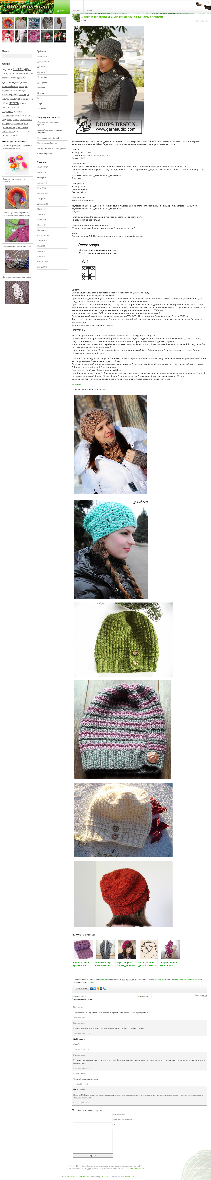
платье (13, 107)
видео (14, 77)
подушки (18, 111)
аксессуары (22, 68)
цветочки (22, 127)
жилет (5, 86)
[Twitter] (94, 989)
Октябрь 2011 (42, 230)
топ (30, 119)
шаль (11, 131)
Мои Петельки (27, 7)
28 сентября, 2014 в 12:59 (81, 1017)
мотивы (14, 103)
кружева (14, 94)
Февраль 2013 (42, 193)
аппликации (21, 72)
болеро (30, 73)
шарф (26, 131)
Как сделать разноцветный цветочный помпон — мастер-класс (17, 146)
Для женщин (42, 77)
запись (176, 979)
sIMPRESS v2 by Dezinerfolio (78, 1176)
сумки (16, 119)
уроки (26, 123)
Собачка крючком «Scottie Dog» (49, 138)
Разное (40, 98)
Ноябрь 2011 (42, 224)
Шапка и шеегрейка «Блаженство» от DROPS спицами (121, 17)
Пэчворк (40, 93)
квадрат (22, 90)
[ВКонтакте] (91, 989)
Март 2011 (41, 256)
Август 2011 (42, 240)
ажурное (7, 69)
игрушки (7, 90)
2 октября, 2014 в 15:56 (81, 1049)
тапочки (24, 119)
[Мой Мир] (101, 989)
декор (21, 77)
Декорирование (43, 61)
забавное (13, 86)
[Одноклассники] (98, 989)
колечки (6, 94)
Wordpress (105, 1176)
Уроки (89, 10)
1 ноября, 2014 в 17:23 (81, 1084)
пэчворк (25, 115)
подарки (7, 111)
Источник (76, 384)
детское (8, 82)
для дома (20, 82)
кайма (15, 90)
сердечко (7, 119)
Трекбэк (91, 982)
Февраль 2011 (42, 261)
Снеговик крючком (44, 153)
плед (18, 107)
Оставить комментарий (189, 979)
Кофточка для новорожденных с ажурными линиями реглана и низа (16, 213)
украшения (16, 123)
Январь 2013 (42, 198)
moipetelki (103, 979)
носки (23, 103)
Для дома (41, 72)
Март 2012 (41, 219)
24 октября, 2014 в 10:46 (81, 1068)
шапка (18, 131)
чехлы (5, 131)
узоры (6, 123)
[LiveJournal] (104, 989)
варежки (6, 77)
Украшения (41, 108)
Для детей (41, 66)
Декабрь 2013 (42, 167)
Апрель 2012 (42, 214)
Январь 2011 (42, 267)
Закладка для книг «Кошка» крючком (52, 148)
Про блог (76, 10)
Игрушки (41, 87)
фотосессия (8, 127)
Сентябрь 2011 (43, 235)
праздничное (10, 115)
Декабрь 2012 (42, 203)
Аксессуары (42, 56)
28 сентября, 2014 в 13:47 (81, 1033)
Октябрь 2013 (42, 177)
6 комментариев (201, 20)
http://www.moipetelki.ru (136, 1168)
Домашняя (62, 10)
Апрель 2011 (42, 251)
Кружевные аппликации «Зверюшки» (17, 277)
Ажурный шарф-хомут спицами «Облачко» (49, 131)
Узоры (39, 103)
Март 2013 (41, 188)
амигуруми (8, 73)
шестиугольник (10, 135)
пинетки (6, 106)
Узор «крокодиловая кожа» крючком (17, 246)
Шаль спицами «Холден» (47, 143)
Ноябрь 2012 (42, 209)
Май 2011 (41, 245)
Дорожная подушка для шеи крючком (14, 180)
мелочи (15, 98)
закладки (23, 86)
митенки (25, 98)
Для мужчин (42, 82)
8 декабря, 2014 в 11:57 (81, 1103)
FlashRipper (129, 1176)
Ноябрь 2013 (42, 172)
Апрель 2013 (42, 182)
